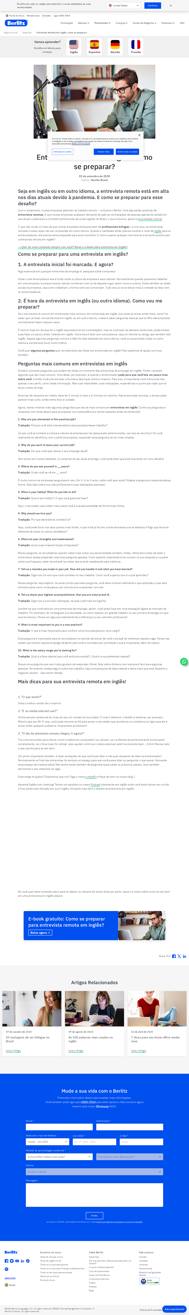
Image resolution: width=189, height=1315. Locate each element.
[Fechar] (139, 135)
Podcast (95, 784)
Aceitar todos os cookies (127, 152)
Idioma (30, 1165)
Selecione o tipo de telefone (41, 1135)
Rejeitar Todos (104, 152)
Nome (30, 1120)
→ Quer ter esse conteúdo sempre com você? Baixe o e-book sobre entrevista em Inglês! (72, 247)
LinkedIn (91, 776)
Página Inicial (10, 32)
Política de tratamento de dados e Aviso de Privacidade (119, 1222)
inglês (158, 231)
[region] (96, 146)
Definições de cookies (63, 152)
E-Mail (124, 1135)
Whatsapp (102, 1106)
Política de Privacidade (80, 144)
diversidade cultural (150, 219)
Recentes (27, 32)
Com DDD (79, 1135)
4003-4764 (88, 1102)
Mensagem (32, 1180)
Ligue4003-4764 (61, 15)
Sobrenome (103, 1120)
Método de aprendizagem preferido (46, 1150)
